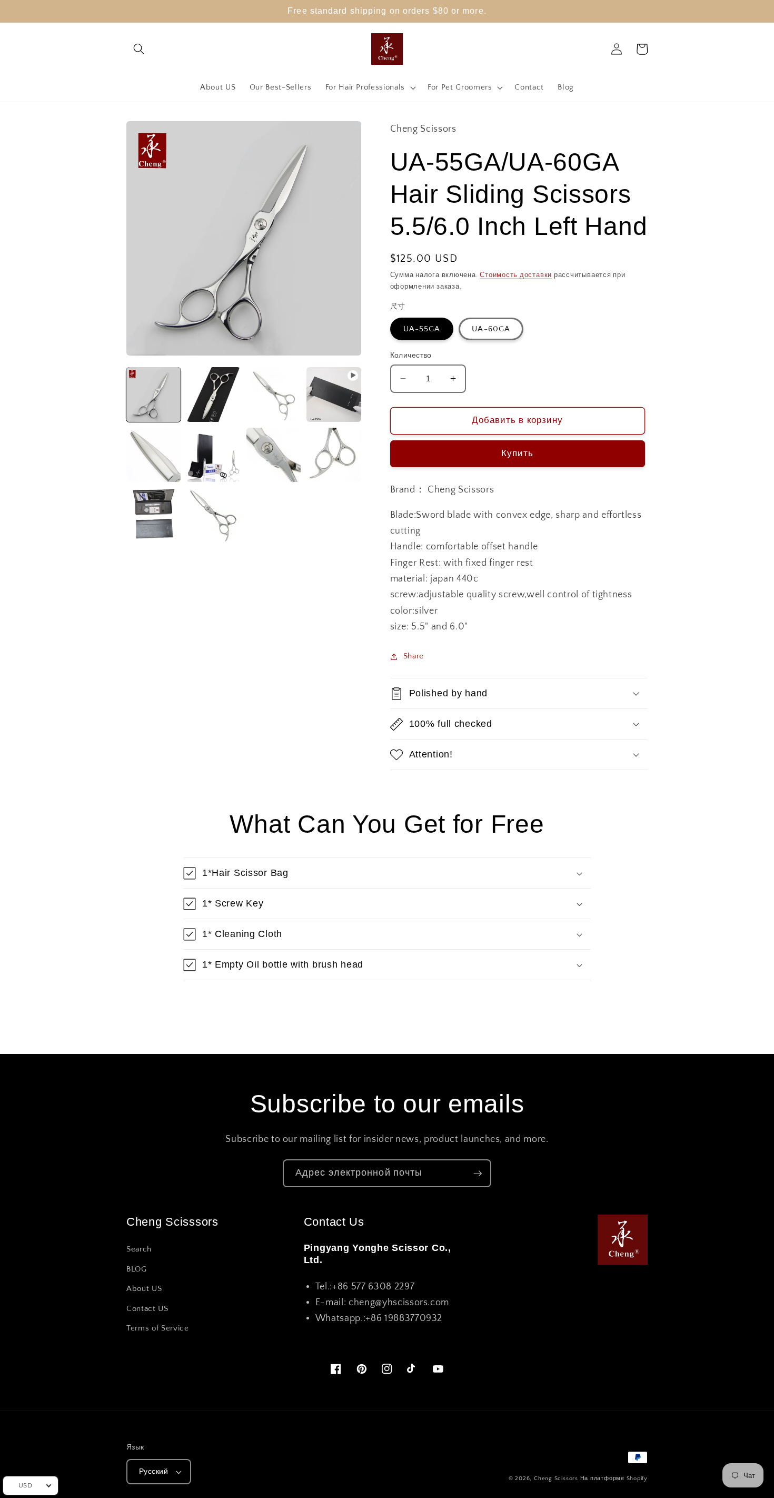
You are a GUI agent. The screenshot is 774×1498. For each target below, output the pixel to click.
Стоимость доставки (516, 275)
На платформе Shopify (614, 1478)
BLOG (136, 1269)
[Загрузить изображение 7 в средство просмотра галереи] (333, 455)
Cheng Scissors (556, 1478)
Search (139, 1249)
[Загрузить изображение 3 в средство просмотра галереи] (273, 394)
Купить (517, 453)
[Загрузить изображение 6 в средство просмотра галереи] (273, 455)
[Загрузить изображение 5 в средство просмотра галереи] (213, 455)
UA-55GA (422, 328)
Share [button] (413, 656)
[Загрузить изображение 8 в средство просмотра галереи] (153, 515)
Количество (411, 355)
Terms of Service (157, 1328)
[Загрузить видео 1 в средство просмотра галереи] (333, 394)
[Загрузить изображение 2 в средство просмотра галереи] (213, 394)
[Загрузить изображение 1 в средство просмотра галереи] (153, 394)
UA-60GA (491, 328)
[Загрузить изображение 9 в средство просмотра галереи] (213, 515)
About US (144, 1288)
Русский (153, 1471)
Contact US (147, 1308)
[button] (139, 49)
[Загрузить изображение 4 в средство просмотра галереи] (153, 455)
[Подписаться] (477, 1173)
